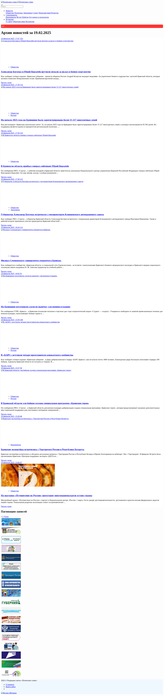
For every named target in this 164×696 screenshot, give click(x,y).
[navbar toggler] (2, 4)
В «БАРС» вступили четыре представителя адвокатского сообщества (37, 355)
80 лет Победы (23, 17)
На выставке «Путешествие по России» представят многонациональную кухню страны (46, 495)
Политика (19, 13)
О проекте (10, 685)
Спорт (35, 13)
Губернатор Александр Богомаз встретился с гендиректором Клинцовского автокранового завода (52, 214)
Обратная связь (19, 22)
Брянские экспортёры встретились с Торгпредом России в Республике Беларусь (42, 449)
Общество (10, 13)
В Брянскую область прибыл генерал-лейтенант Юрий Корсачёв (35, 166)
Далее (6, 517)
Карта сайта (10, 687)
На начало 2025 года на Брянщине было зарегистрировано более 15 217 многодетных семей (49, 120)
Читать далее (6, 83)
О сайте (9, 22)
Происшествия (45, 13)
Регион (13, 115)
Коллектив (30, 22)
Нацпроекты (11, 17)
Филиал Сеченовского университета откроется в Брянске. (31, 260)
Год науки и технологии (39, 17)
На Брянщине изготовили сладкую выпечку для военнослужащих (35, 306)
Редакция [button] (9, 19)
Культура (54, 13)
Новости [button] (9, 11)
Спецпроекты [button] (11, 15)
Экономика (27, 13)
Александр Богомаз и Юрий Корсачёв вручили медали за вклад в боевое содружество (46, 71)
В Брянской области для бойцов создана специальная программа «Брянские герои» (45, 403)
